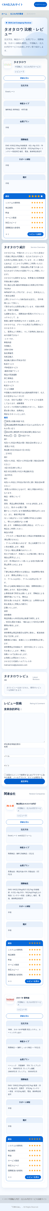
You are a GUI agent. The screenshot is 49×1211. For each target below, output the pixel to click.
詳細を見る (24, 78)
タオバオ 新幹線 (22, 998)
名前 (6, 746)
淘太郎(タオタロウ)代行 (26, 804)
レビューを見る (33, 981)
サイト (7, 765)
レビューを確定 (35, 234)
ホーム (4, 14)
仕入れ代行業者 (16, 14)
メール (7, 756)
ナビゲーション (40, 4)
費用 (6, 417)
